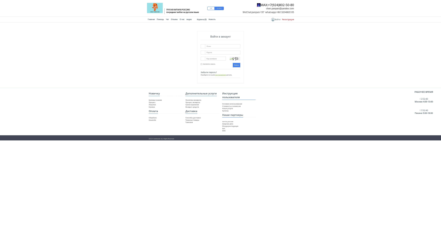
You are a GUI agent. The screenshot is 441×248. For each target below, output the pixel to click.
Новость (212, 19)
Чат (167, 19)
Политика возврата (193, 100)
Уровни (152, 107)
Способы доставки (193, 118)
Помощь (160, 19)
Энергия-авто (227, 124)
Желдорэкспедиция (230, 126)
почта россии (227, 121)
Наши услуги (227, 108)
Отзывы (174, 19)
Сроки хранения (192, 105)
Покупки (152, 105)
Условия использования (232, 104)
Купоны (225, 111)
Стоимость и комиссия (231, 106)
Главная (151, 19)
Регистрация (288, 19)
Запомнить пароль (209, 64)
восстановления (220, 75)
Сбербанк (153, 118)
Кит (223, 128)
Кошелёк (152, 120)
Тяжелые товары (192, 120)
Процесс (152, 102)
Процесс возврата (192, 102)
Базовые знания (155, 100)
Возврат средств (192, 107)
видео (189, 19)
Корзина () (201, 19)
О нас (182, 19)
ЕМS (224, 131)
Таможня (189, 122)
